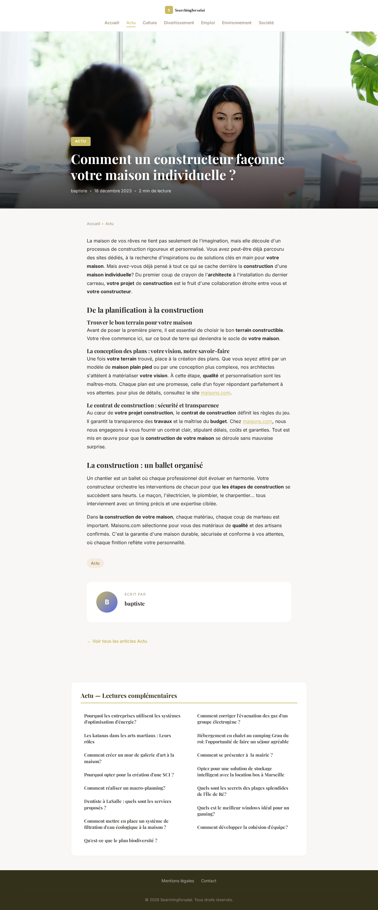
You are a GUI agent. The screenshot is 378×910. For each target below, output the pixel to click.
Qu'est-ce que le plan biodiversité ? (120, 840)
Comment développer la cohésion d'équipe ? (242, 827)
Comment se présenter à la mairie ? (235, 755)
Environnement (237, 22)
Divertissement (179, 22)
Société (266, 22)
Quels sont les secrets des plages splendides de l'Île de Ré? (242, 791)
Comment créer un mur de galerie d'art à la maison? (129, 758)
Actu (131, 22)
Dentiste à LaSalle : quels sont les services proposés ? (127, 804)
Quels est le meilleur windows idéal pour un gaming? (243, 811)
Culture (150, 22)
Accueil (112, 22)
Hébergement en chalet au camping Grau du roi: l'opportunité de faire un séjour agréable (243, 738)
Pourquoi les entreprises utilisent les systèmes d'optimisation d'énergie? (132, 719)
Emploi (208, 22)
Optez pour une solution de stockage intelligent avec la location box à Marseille (240, 771)
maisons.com (215, 393)
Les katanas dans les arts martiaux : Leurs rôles (127, 738)
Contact (208, 880)
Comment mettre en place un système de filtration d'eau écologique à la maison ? (126, 824)
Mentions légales (178, 880)
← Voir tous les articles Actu (117, 641)
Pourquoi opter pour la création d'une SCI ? (129, 775)
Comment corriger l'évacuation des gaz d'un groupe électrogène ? (242, 719)
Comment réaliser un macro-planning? (124, 788)
